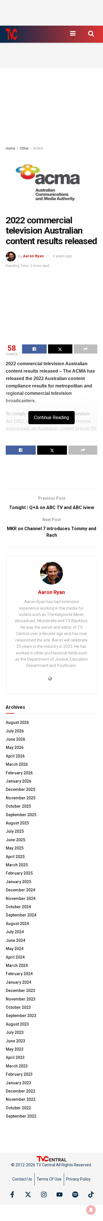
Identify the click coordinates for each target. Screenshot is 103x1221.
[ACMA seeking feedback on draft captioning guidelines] (51, 182)
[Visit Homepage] (11, 34)
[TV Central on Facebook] (12, 1194)
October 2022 (18, 1108)
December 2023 (20, 990)
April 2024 (15, 957)
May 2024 (14, 948)
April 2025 (15, 856)
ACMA (38, 148)
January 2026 (18, 781)
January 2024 (18, 982)
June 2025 (15, 840)
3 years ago (62, 256)
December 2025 (20, 789)
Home (10, 148)
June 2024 (15, 940)
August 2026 (17, 722)
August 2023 (17, 1024)
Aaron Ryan (33, 256)
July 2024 (15, 932)
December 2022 (20, 1091)
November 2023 (20, 999)
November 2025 (20, 798)
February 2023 (19, 1074)
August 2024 (17, 923)
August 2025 (17, 823)
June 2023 (15, 1041)
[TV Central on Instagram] (43, 1194)
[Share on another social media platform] (85, 349)
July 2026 (15, 731)
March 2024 (17, 965)
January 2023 (18, 1083)
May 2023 (14, 1049)
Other (24, 148)
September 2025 (21, 814)
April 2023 (15, 1057)
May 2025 (14, 848)
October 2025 (18, 806)
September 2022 (21, 1116)
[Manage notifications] (91, 1209)
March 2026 (17, 764)
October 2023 (18, 1007)
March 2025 (17, 865)
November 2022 (20, 1099)
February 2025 (19, 873)
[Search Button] (91, 33)
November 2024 (20, 898)
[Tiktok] (91, 1194)
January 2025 (18, 881)
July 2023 (15, 1032)
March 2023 (17, 1066)
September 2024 (21, 915)
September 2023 (21, 1015)
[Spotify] (75, 1194)
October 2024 (18, 906)
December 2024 (20, 890)
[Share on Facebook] (34, 349)
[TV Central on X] (28, 1194)
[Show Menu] (72, 33)
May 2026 (14, 747)
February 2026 (19, 773)
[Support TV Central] (51, 1158)
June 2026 (15, 739)
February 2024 (19, 973)
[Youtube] (59, 1194)
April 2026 (15, 756)
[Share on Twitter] (60, 349)
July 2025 (15, 831)
